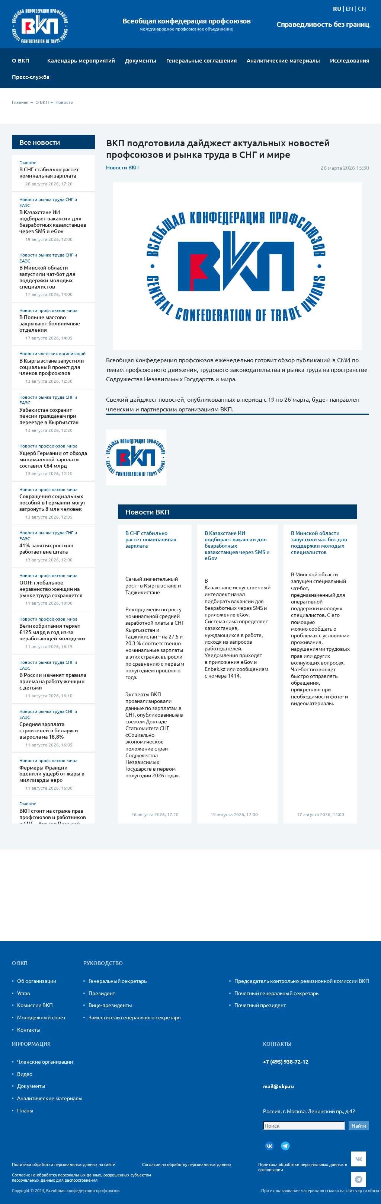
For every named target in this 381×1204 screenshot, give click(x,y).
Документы (31, 1085)
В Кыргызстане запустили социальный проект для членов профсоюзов (51, 367)
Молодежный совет (41, 1017)
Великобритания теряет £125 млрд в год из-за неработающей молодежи (52, 632)
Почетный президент (260, 1004)
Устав (23, 993)
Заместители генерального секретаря (135, 1017)
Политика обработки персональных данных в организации (302, 1166)
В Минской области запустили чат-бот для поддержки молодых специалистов (47, 277)
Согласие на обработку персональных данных (186, 1164)
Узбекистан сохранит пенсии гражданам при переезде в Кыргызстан (49, 416)
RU (337, 8)
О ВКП (21, 60)
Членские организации (45, 1061)
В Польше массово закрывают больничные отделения (49, 323)
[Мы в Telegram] (285, 1146)
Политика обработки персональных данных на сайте (63, 1164)
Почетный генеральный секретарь (276, 993)
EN (349, 8)
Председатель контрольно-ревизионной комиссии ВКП (301, 980)
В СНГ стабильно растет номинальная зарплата (49, 172)
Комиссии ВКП (35, 1004)
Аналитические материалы (50, 1098)
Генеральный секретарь (118, 980)
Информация (31, 1044)
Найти (359, 1125)
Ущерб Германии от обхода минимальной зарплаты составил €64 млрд (53, 459)
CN (362, 8)
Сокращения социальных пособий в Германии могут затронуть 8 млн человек (52, 502)
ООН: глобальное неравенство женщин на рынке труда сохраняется (51, 589)
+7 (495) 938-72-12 (285, 1061)
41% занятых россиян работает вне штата (46, 548)
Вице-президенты (110, 1004)
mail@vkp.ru (278, 1086)
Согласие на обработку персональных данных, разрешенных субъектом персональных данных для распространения (81, 1177)
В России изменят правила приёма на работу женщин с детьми (52, 681)
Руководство (103, 963)
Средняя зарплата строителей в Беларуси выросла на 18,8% (48, 730)
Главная (20, 102)
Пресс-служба (31, 77)
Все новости (39, 142)
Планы (25, 1110)
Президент (102, 993)
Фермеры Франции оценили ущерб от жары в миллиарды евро (51, 774)
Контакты (29, 1029)
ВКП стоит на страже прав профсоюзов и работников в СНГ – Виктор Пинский (52, 817)
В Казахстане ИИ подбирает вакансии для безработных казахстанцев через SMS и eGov (52, 221)
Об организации (36, 980)
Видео (24, 1073)
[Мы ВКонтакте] (269, 1146)
